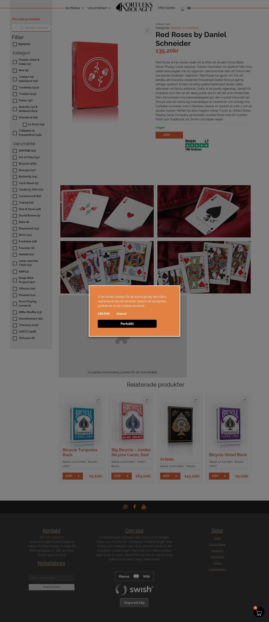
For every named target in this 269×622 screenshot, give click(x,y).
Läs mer (104, 313)
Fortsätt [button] (127, 323)
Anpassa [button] (121, 313)
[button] (258, 611)
